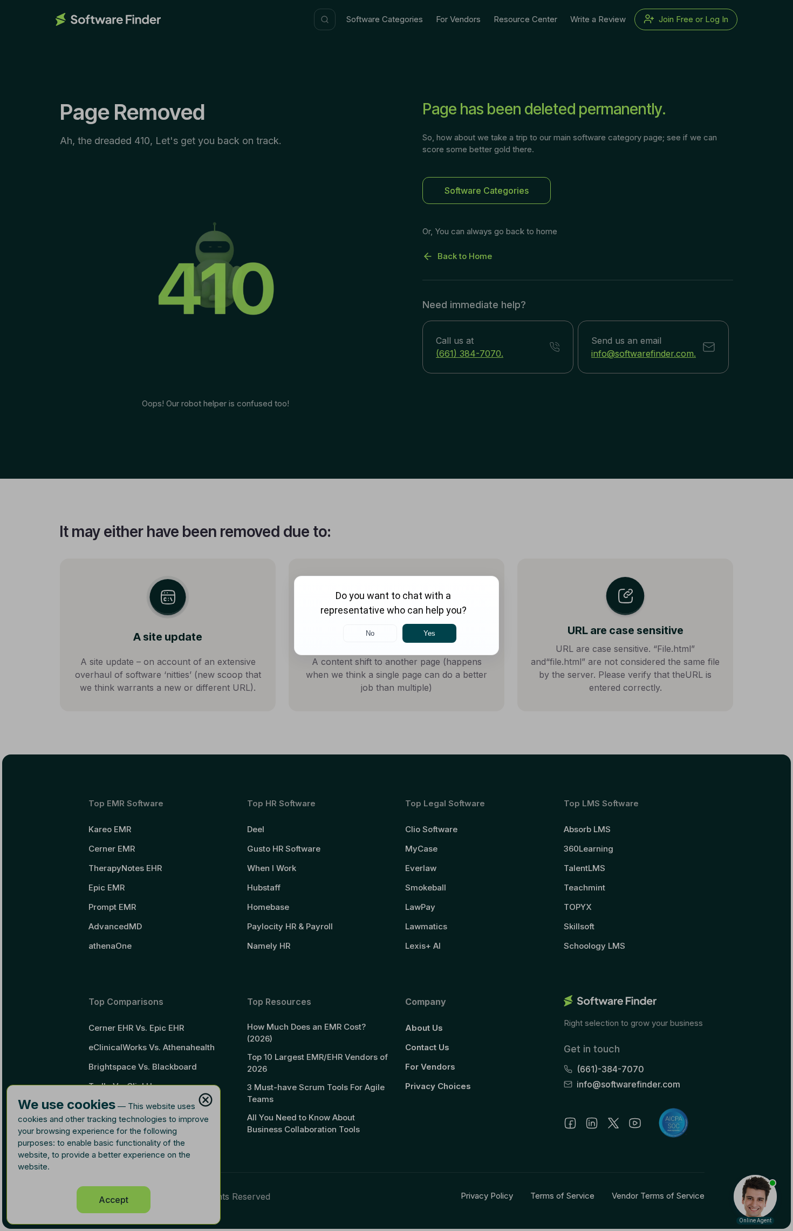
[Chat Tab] (396, 615)
